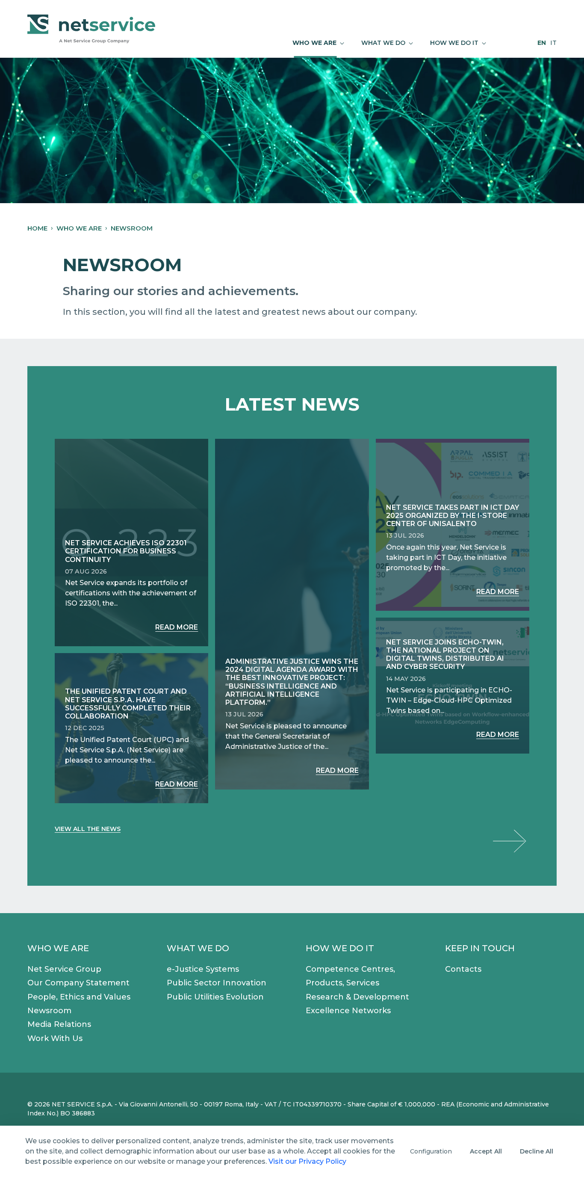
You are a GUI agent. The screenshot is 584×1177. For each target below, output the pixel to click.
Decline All (536, 1151)
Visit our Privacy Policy (307, 1161)
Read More (176, 627)
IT (553, 43)
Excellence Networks (348, 1010)
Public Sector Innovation (216, 983)
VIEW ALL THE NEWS (88, 829)
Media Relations (59, 1024)
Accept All (486, 1151)
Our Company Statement (78, 983)
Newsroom (49, 1010)
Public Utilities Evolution (215, 997)
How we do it (340, 948)
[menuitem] (318, 42)
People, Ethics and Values (78, 997)
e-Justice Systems (203, 969)
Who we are (58, 948)
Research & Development (357, 997)
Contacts (463, 969)
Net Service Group (64, 969)
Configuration (431, 1151)
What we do (198, 948)
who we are (79, 228)
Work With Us (55, 1038)
